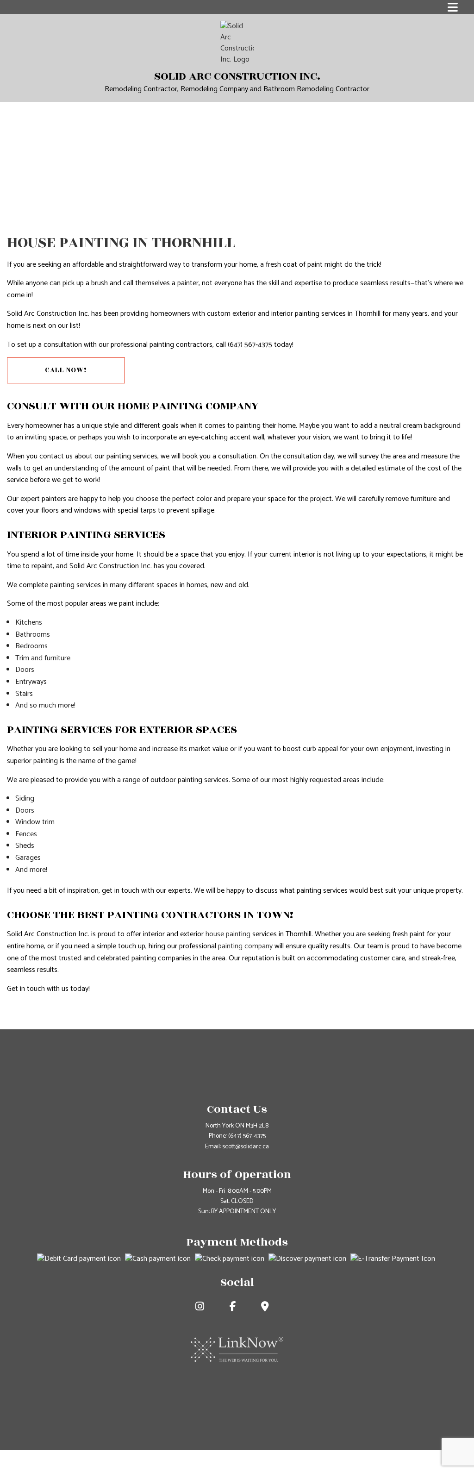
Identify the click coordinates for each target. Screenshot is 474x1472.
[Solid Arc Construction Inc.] (237, 43)
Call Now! (66, 370)
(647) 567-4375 (247, 1136)
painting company (245, 946)
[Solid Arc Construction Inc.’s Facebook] (237, 1308)
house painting (228, 934)
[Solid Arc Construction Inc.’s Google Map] (269, 1308)
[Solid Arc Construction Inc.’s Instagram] (204, 1308)
